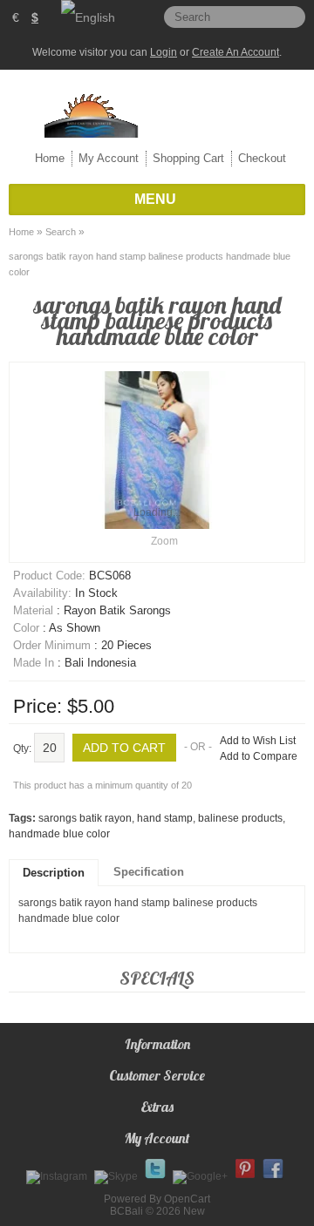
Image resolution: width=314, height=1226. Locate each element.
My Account (108, 158)
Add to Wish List (258, 741)
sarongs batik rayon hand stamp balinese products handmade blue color (149, 264)
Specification (148, 871)
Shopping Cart (188, 158)
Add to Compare (258, 756)
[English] (88, 17)
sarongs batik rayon (85, 818)
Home (50, 158)
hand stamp (165, 818)
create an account (235, 52)
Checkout (262, 158)
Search (60, 232)
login (163, 52)
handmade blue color (59, 834)
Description (54, 872)
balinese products (240, 818)
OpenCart (187, 1199)
